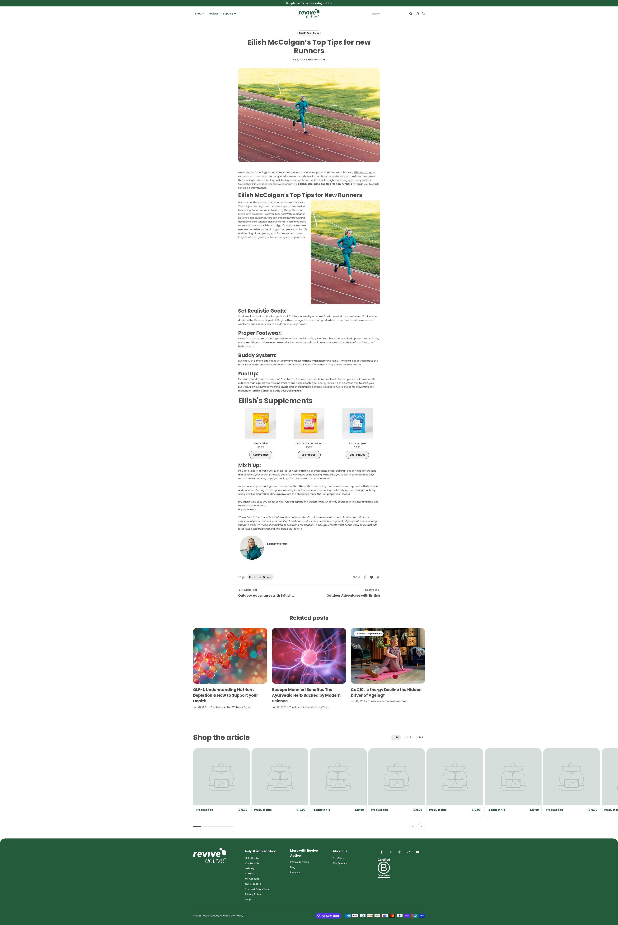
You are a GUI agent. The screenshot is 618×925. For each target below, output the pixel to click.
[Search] (410, 14)
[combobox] (392, 14)
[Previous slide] (413, 826)
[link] (221, 776)
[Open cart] (423, 14)
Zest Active (287, 379)
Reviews (214, 13)
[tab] (396, 737)
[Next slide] (421, 826)
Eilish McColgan (363, 172)
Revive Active (210, 915)
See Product (260, 454)
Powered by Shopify (231, 915)
